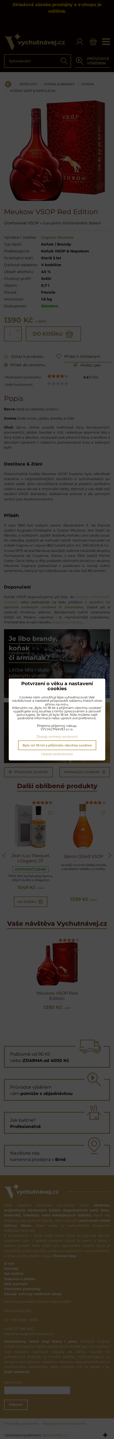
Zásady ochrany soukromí (57, 737)
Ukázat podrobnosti (57, 754)
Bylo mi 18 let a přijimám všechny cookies (57, 745)
